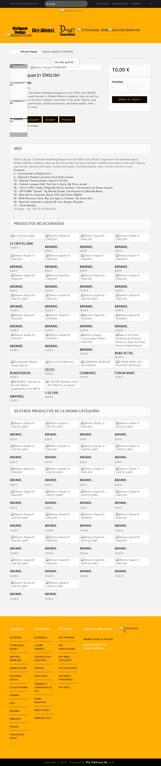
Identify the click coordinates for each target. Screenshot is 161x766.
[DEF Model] (43, 29)
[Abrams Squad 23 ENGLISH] (97, 277)
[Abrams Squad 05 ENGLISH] (97, 237)
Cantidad (117, 82)
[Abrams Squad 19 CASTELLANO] (62, 493)
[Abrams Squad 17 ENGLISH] (97, 257)
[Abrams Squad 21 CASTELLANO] (27, 516)
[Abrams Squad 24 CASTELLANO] (97, 539)
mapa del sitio (42, 718)
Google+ (50, 119)
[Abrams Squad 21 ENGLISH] (18, 73)
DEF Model (16, 637)
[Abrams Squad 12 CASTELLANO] (132, 425)
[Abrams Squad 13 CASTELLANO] (27, 447)
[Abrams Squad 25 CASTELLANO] (27, 297)
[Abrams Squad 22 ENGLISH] (62, 277)
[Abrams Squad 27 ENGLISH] (27, 316)
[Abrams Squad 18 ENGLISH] (132, 257)
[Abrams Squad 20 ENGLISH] (27, 277)
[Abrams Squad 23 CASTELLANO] (27, 539)
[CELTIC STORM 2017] (62, 362)
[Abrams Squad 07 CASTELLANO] (27, 425)
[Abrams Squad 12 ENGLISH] (132, 237)
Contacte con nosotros (24, 4)
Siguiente (18, 134)
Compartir (33, 119)
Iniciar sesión (120, 4)
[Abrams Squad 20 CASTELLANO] (97, 493)
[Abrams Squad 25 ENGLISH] (62, 297)
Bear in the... (124, 353)
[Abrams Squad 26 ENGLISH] (132, 297)
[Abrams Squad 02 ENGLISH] (62, 237)
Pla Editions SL (97, 762)
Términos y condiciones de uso (43, 687)
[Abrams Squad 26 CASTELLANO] (97, 297)
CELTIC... (50, 370)
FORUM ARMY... (125, 373)
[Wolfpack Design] (20, 29)
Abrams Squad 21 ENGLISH (98, 639)
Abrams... (52, 247)
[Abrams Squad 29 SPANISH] (62, 336)
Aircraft (15, 711)
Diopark (14, 695)
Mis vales (64, 687)
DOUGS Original (19, 687)
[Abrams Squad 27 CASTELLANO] (62, 584)
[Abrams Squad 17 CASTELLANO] (132, 470)
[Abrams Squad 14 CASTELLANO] (97, 447)
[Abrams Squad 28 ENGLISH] (97, 316)
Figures (14, 727)
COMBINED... (88, 373)
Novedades (40, 637)
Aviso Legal (41, 676)
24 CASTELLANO (21, 243)
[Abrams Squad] (20, 34)
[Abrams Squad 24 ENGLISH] (132, 277)
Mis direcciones (68, 668)
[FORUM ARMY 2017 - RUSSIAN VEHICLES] (132, 363)
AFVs (12, 703)
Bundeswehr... (21, 373)
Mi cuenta (65, 629)
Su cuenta (102, 4)
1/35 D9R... (52, 393)
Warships (15, 719)
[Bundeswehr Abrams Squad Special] (27, 363)
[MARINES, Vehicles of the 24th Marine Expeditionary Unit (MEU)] (27, 385)
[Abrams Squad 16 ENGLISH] (62, 257)
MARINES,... (18, 396)
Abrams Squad (28, 51)
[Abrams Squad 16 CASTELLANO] (62, 470)
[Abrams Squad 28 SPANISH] (132, 316)
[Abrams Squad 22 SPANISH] (97, 516)
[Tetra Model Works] (94, 29)
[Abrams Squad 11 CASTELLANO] (62, 425)
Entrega (39, 668)
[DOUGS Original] (67, 29)
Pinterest (67, 119)
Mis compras (66, 637)
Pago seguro (41, 710)
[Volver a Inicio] (13, 51)
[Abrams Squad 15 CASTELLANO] (132, 447)
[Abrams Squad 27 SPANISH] (62, 316)
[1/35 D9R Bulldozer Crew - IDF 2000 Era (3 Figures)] (62, 383)
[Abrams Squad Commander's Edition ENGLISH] (97, 338)
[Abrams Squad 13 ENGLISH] (27, 257)
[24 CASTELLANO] (27, 236)
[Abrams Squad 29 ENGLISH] (27, 336)
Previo (18, 66)
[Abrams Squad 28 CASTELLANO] (27, 584)
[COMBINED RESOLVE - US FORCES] (97, 363)
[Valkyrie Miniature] (124, 29)
